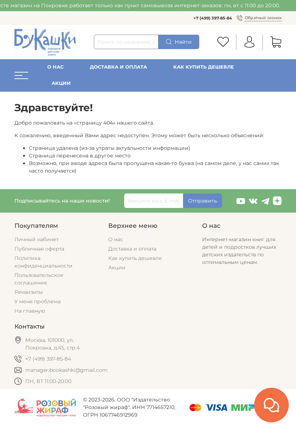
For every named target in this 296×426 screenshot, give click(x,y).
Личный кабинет (36, 239)
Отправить (202, 200)
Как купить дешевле (203, 67)
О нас (55, 67)
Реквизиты (28, 292)
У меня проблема (37, 301)
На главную (29, 311)
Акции (61, 83)
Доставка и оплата (118, 67)
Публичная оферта (39, 248)
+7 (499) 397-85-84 (212, 18)
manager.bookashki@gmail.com (66, 370)
